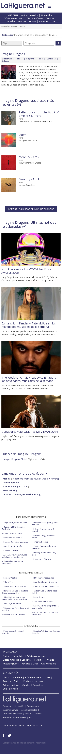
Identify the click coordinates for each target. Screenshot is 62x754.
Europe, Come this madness (15, 542)
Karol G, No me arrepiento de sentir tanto (45, 606)
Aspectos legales (29, 710)
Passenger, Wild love (42, 559)
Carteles (26, 685)
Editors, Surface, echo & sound (43, 530)
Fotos (40, 58)
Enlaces (5, 61)
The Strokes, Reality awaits (14, 586)
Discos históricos (35, 18)
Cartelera (17, 677)
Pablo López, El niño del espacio (13, 632)
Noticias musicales (29, 15)
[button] (49, 6)
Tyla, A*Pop (8, 582)
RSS (30, 717)
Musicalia (5, 26)
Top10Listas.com (35, 725)
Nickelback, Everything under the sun (45, 523)
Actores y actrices (11, 685)
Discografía (7, 58)
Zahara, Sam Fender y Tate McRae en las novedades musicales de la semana (28, 325)
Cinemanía (10, 673)
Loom (23, 135)
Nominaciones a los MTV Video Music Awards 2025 (26, 271)
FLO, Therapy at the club (43, 578)
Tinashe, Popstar (40, 542)
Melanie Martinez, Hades (14, 614)
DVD (47, 677)
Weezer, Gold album (12, 603)
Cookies (39, 713)
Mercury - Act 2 (29, 157)
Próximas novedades (14, 18)
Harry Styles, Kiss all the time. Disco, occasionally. (15, 591)
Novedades (46, 15)
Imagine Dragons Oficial (15, 459)
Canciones (51, 18)
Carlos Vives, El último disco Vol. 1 (44, 591)
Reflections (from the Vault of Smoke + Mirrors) (39, 114)
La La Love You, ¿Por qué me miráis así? (45, 613)
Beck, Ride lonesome (12, 537)
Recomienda (33, 706)
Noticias (19, 58)
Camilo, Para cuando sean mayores (44, 547)
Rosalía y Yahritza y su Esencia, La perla (46, 632)
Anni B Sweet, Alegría (12, 546)
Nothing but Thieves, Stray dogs (44, 553)
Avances (7, 681)
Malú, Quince (39, 597)
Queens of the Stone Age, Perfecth (14, 528)
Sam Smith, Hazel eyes (43, 601)
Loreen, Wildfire (10, 578)
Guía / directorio (48, 663)
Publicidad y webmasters (14, 717)
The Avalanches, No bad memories (13, 562)
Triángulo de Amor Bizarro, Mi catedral (15, 609)
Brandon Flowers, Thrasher (45, 582)
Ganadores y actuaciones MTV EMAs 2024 (29, 432)
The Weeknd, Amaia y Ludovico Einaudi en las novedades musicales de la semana (29, 379)
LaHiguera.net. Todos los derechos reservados (24, 742)
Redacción (19, 706)
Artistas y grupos (11, 663)
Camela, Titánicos (10, 550)
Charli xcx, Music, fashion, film (46, 586)
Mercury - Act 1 (29, 179)
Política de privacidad (12, 713)
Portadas (43, 21)
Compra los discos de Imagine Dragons (31, 209)
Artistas (32, 21)
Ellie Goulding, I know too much (43, 536)
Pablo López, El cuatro (12, 533)
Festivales (10, 21)
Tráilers (17, 681)
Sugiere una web (10, 710)
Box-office (38, 685)
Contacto (7, 706)
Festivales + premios (33, 681)
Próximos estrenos (34, 677)
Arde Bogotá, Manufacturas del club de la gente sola (14, 555)
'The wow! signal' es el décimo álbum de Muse (35, 35)
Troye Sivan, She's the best (15, 522)
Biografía (30, 58)
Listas (53, 21)
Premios (22, 21)
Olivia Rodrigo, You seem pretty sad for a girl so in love (14, 598)
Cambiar (27, 713)
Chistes (21, 725)
